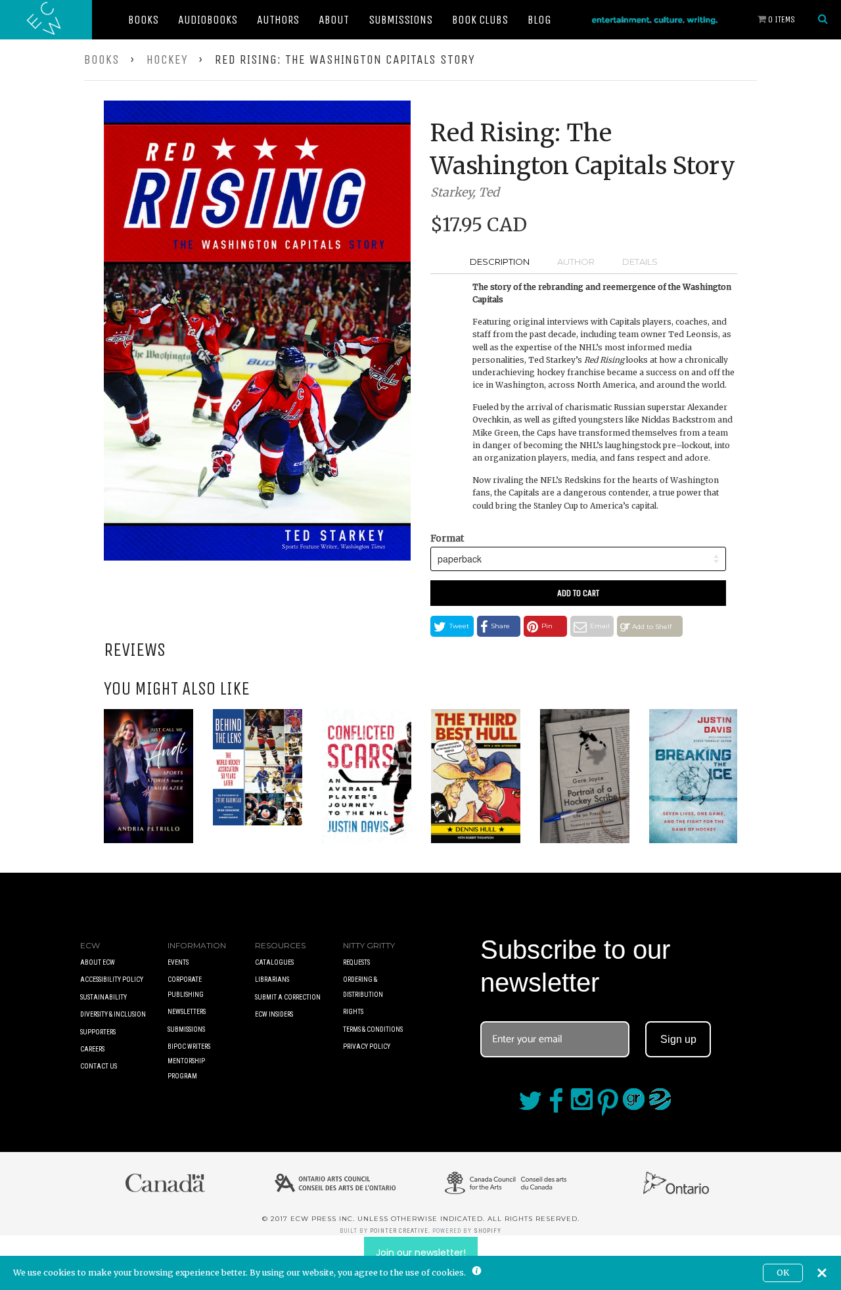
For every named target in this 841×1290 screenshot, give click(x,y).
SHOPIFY (487, 1231)
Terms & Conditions (373, 1029)
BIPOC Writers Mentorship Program (189, 1061)
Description (500, 261)
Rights (353, 1011)
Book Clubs (480, 19)
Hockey (167, 59)
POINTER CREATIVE (399, 1231)
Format (447, 538)
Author (576, 261)
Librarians (272, 979)
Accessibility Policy (111, 979)
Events (178, 962)
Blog (539, 19)
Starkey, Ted (464, 192)
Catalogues (274, 962)
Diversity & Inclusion (113, 1014)
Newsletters (187, 1011)
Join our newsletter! (421, 1252)
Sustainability (103, 997)
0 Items (780, 19)
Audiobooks (207, 19)
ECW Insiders (274, 1014)
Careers (92, 1049)
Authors (278, 19)
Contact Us (98, 1066)
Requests (356, 962)
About (334, 19)
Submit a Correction (288, 997)
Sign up (678, 1039)
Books (143, 19)
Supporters (98, 1032)
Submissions (400, 19)
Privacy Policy (366, 1046)
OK (783, 1273)
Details (640, 261)
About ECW (97, 962)
